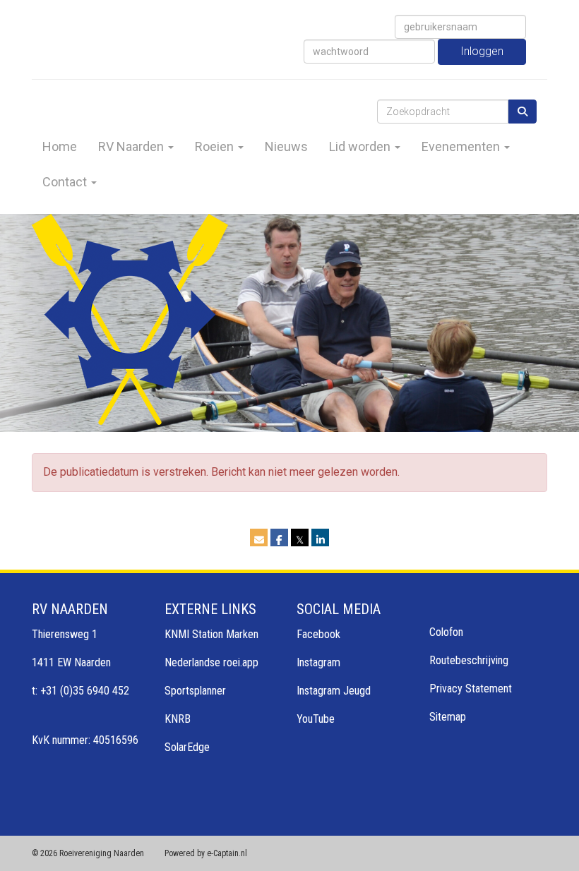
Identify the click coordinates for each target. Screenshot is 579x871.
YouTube (316, 719)
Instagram (318, 662)
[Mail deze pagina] (259, 539)
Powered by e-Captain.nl (206, 853)
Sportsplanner (195, 690)
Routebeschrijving (468, 660)
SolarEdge (187, 747)
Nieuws (286, 146)
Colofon (446, 632)
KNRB (178, 719)
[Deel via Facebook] (279, 539)
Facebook (318, 634)
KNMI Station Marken (211, 634)
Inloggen (481, 51)
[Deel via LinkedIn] (320, 539)
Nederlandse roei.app (211, 662)
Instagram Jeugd (334, 690)
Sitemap (447, 716)
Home (59, 146)
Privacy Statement (470, 688)
